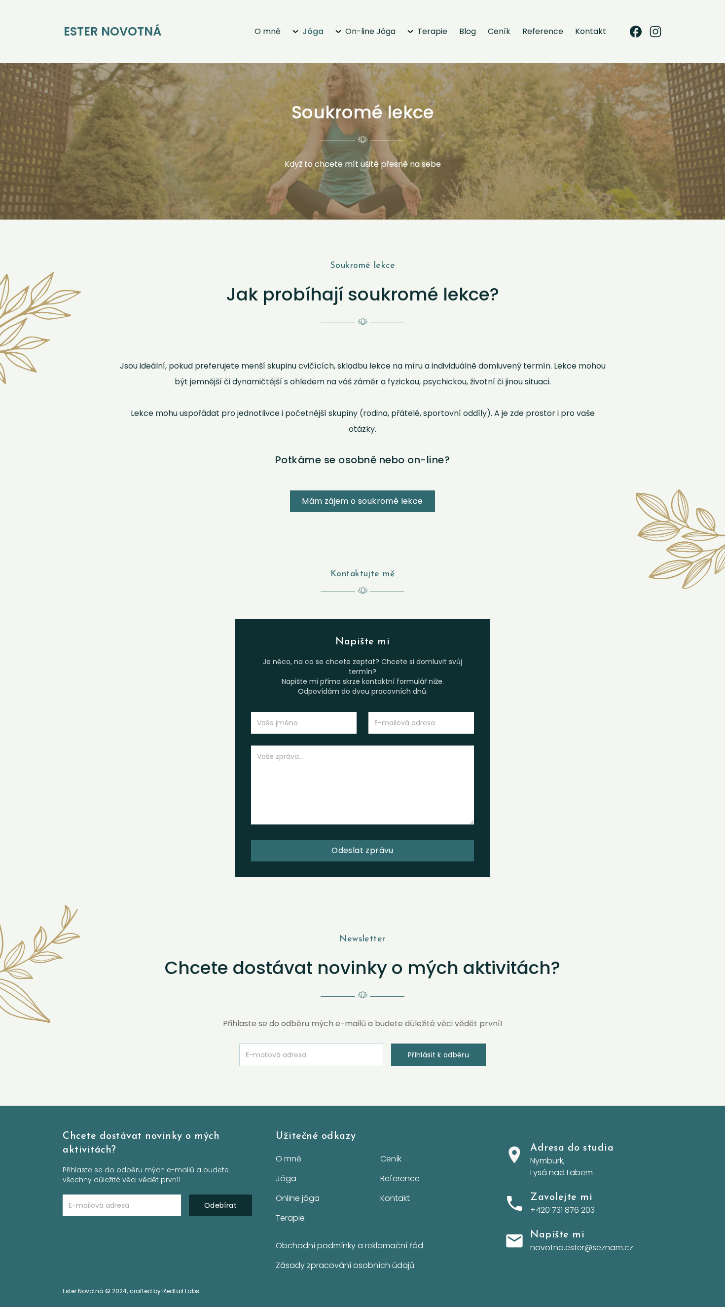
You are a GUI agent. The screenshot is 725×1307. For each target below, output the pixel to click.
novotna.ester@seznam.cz (581, 1247)
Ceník (499, 31)
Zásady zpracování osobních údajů (345, 1265)
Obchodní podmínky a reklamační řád (349, 1245)
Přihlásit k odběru (438, 1055)
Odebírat (220, 1205)
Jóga (313, 31)
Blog (467, 31)
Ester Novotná (112, 31)
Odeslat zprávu (362, 850)
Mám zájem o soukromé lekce (362, 501)
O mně (267, 31)
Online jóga (298, 1198)
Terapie (432, 31)
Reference (542, 31)
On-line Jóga (370, 31)
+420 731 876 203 (562, 1210)
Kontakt (590, 31)
